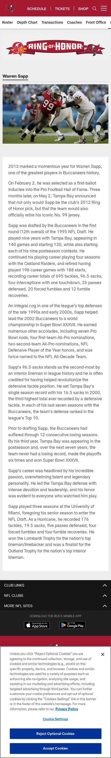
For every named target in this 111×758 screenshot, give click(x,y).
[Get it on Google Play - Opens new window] (72, 627)
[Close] (102, 654)
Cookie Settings (55, 719)
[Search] (94, 8)
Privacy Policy (67, 709)
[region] (55, 702)
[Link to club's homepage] (10, 6)
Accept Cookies (55, 748)
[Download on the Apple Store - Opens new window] (37, 625)
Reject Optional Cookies (55, 734)
